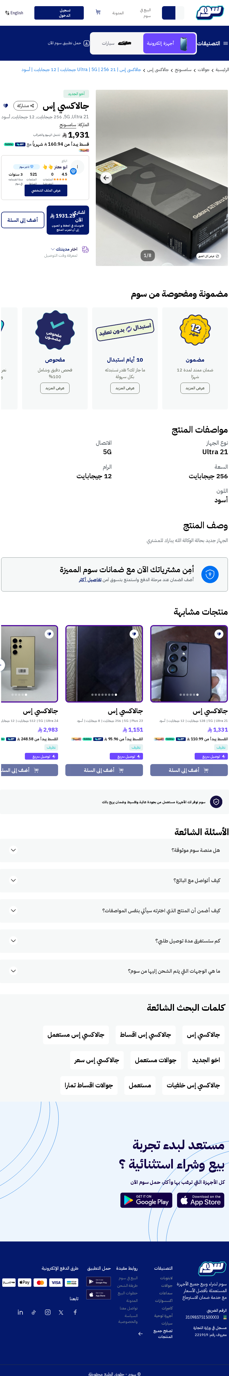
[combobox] (173, 13)
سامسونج (67, 124)
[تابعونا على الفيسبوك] (75, 1312)
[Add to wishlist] (5, 105)
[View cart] (98, 12)
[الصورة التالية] (106, 178)
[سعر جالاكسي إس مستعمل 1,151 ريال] (104, 664)
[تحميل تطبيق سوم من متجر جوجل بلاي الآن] (149, 1200)
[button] (168, 13)
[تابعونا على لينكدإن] (20, 1312)
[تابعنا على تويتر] (61, 1312)
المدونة (118, 13)
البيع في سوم (145, 13)
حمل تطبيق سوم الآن (64, 43)
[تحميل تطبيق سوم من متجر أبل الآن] (201, 1200)
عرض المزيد (195, 388)
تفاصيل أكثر (90, 580)
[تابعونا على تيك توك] (34, 1312)
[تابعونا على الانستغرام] (47, 1312)
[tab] (169, 43)
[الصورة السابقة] (217, 178)
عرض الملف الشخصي (46, 190)
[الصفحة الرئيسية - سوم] (210, 13)
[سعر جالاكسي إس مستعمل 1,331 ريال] (189, 664)
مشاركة (23, 105)
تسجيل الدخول (64, 13)
